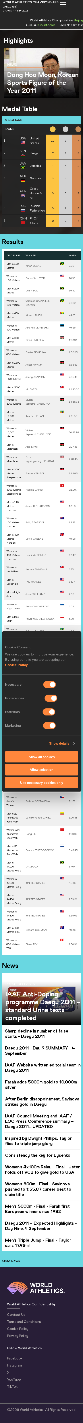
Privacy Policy (17, 1336)
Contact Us (16, 1314)
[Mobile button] (62, 4)
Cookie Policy (16, 664)
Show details (59, 743)
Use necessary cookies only (41, 783)
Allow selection (41, 770)
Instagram (14, 1365)
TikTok (12, 1386)
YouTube (14, 1379)
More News (11, 1261)
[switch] (51, 698)
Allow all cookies (42, 756)
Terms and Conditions (24, 1322)
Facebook (14, 1358)
